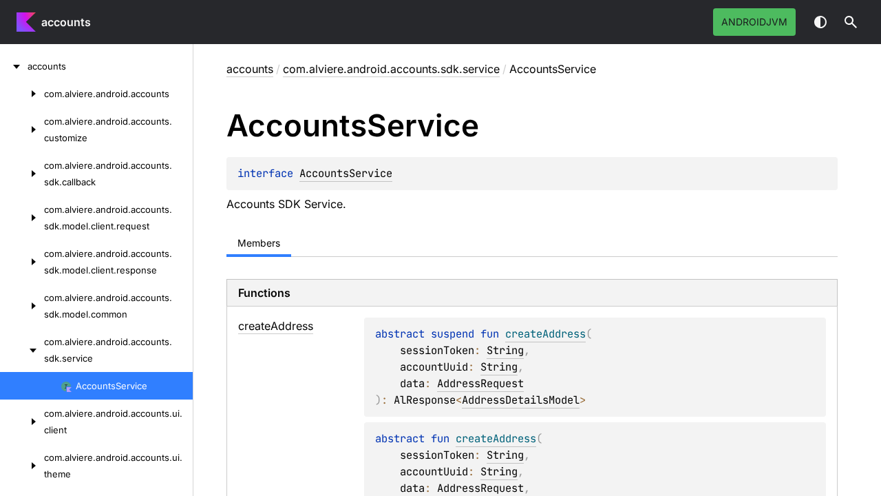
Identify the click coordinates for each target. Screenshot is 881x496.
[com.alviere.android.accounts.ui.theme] (22, 466)
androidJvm (754, 22)
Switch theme (820, 22)
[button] (850, 22)
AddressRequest (480, 383)
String (505, 350)
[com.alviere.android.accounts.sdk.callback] (22, 174)
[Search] (850, 22)
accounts (66, 22)
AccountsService (345, 173)
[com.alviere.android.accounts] (22, 93)
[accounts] (14, 66)
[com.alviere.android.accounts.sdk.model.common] (22, 306)
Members (258, 243)
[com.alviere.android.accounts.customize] (22, 129)
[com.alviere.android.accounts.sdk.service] (22, 350)
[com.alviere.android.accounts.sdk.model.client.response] (22, 262)
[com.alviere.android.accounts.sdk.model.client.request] (22, 218)
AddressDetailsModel (521, 400)
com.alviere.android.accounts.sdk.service (391, 69)
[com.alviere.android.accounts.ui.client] (22, 422)
